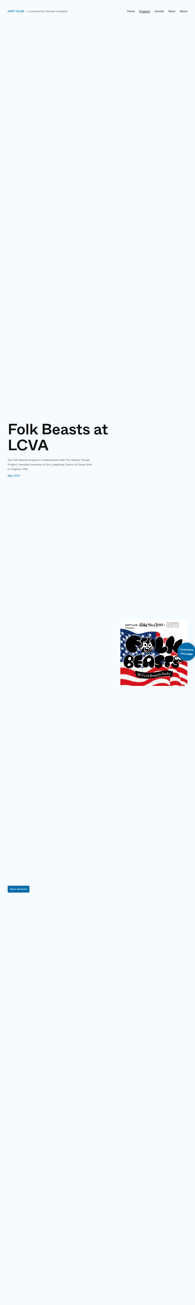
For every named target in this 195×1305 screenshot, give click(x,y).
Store (171, 11)
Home (131, 11)
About (183, 11)
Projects (144, 11)
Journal (159, 11)
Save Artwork (18, 889)
